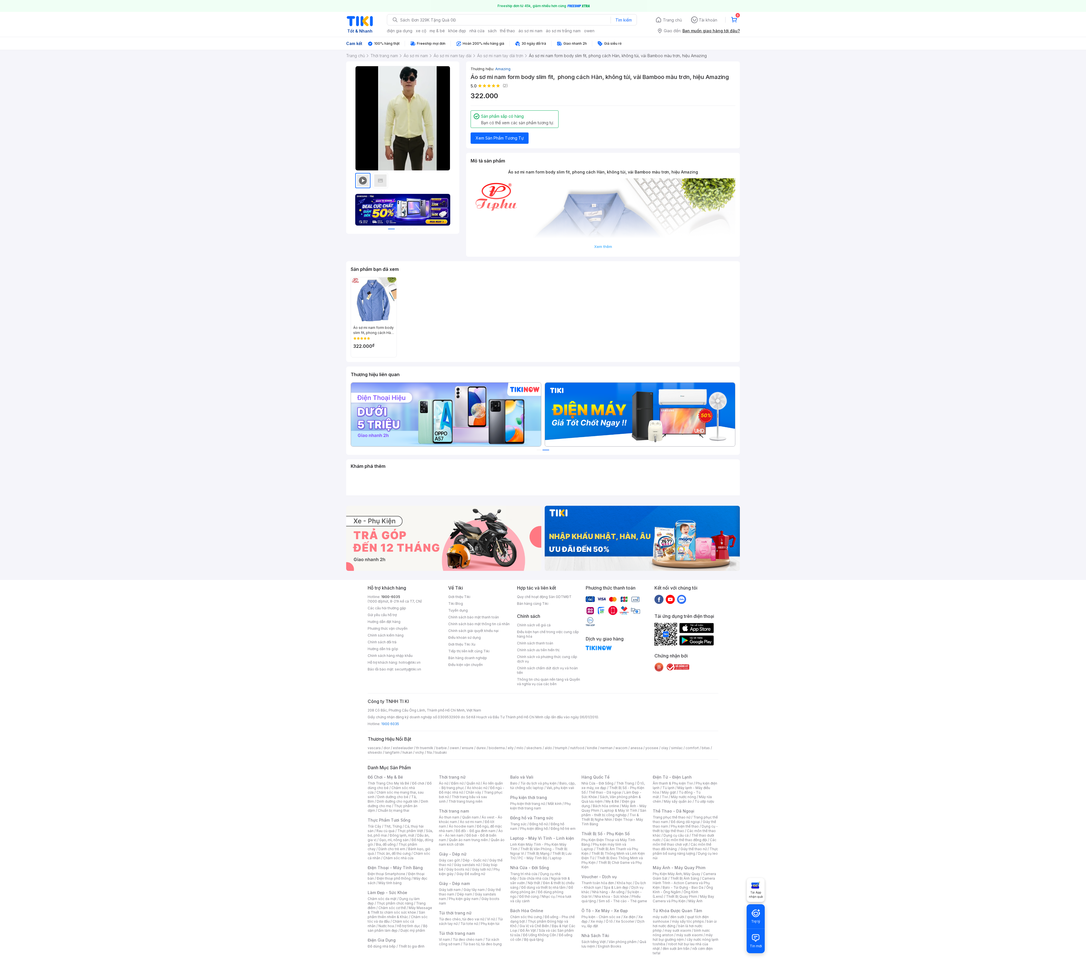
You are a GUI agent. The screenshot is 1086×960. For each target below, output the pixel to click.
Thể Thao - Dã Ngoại (673, 811)
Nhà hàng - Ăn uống (608, 892)
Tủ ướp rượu (704, 801)
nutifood (577, 748)
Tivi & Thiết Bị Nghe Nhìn (610, 817)
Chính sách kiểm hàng (386, 635)
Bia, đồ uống (386, 844)
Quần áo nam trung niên (468, 840)
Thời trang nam (454, 811)
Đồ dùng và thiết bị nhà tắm (543, 887)
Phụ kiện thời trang (528, 797)
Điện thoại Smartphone (386, 874)
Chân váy (473, 792)
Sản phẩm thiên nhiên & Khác (396, 914)
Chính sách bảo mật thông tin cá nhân (479, 624)
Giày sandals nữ (467, 865)
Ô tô (609, 921)
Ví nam (444, 939)
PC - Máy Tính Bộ (532, 858)
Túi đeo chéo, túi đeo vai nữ (461, 919)
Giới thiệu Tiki (459, 597)
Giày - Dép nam (454, 883)
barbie (441, 748)
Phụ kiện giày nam (464, 899)
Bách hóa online (606, 806)
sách (492, 30)
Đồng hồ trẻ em (563, 828)
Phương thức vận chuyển (388, 628)
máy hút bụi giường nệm (683, 937)
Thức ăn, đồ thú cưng (394, 853)
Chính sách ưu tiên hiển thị (538, 650)
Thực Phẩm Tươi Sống (389, 820)
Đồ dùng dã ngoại (685, 822)
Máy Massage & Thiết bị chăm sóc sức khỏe (400, 910)
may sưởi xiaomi (678, 930)
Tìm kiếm (623, 20)
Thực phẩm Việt (410, 831)
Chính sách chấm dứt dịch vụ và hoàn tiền (547, 670)
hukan (407, 752)
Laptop (556, 858)
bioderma (497, 748)
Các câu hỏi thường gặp (387, 608)
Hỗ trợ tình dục (408, 926)
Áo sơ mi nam (471, 822)
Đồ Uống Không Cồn (539, 935)
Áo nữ (443, 783)
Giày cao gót (449, 860)
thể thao (507, 30)
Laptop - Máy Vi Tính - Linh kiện (542, 838)
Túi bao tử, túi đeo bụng (482, 944)
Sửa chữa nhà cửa (534, 878)
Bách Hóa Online (526, 910)
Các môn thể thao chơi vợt (684, 842)
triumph (561, 748)
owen (589, 30)
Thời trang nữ (452, 777)
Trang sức (518, 824)
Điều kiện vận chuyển (465, 665)
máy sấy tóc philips (688, 921)
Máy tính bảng (390, 883)
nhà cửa (476, 30)
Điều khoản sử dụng (464, 637)
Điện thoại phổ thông (394, 878)
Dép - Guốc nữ (474, 860)
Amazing (502, 69)
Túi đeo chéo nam (467, 939)
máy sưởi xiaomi (689, 935)
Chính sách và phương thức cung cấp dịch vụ (547, 659)
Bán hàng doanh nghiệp (467, 658)
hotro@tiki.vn (410, 662)
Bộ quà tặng (534, 939)
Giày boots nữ (457, 869)
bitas (706, 748)
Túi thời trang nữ (455, 912)
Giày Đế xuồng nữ (470, 874)
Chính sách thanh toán (535, 643)
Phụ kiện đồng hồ (534, 828)
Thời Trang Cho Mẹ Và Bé (388, 783)
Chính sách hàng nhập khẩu (390, 655)
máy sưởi (660, 917)
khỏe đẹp (457, 30)
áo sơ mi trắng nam (563, 30)
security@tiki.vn (408, 669)
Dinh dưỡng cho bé (392, 797)
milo (519, 748)
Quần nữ (473, 783)
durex (481, 748)
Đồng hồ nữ (538, 824)
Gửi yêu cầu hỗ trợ (382, 615)
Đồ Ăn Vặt (528, 930)
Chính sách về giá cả (534, 625)
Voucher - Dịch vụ (599, 876)
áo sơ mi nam (530, 30)
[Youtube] (670, 599)
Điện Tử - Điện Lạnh (672, 777)
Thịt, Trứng (393, 826)
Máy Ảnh (695, 901)
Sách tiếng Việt (593, 942)
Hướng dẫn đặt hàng (384, 622)
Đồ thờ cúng (529, 896)
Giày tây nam (474, 890)
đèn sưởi (677, 917)
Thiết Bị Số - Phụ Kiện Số (605, 833)
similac (677, 748)
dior (386, 748)
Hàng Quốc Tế (595, 777)
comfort (692, 748)
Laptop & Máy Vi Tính (619, 810)
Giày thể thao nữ (693, 849)
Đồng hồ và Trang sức (531, 817)
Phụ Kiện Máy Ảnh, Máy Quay (676, 874)
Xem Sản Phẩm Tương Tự (500, 138)
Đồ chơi (418, 783)
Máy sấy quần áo (678, 801)
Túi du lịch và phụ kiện (538, 783)
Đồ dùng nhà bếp (382, 946)
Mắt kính (555, 804)
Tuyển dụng (458, 610)
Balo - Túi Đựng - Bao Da (683, 887)
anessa (636, 748)
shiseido (375, 752)
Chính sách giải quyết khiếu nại (473, 631)
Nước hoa (386, 926)
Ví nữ (491, 919)
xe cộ (421, 30)
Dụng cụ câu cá (676, 835)
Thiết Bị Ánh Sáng (684, 878)
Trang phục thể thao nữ (671, 817)
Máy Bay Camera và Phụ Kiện (683, 898)
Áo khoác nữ (477, 788)
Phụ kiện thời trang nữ (527, 804)
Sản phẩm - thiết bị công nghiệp (613, 812)
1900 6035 (390, 724)
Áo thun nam (449, 817)
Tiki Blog (455, 603)
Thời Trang (625, 783)
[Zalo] (681, 599)
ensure (467, 748)
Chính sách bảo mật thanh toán (473, 617)
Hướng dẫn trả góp (383, 649)
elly (511, 748)
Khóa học (624, 883)
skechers (534, 748)
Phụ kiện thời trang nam (540, 806)
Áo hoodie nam (461, 826)
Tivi (665, 797)
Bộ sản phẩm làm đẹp (397, 928)
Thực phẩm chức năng (395, 903)
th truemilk (424, 748)
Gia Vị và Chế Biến (534, 926)
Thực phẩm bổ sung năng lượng (685, 851)
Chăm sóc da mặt (382, 899)
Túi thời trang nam (457, 933)
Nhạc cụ (548, 896)
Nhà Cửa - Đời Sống (529, 867)
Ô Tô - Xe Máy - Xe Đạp (604, 910)
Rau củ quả (385, 831)
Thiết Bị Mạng (538, 853)
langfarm (392, 752)
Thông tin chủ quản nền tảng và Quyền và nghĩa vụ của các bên (548, 681)
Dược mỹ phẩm (412, 930)
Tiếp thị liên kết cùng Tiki (469, 651)
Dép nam (464, 894)
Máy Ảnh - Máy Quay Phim (679, 867)
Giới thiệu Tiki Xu (461, 644)
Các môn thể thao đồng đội (685, 840)
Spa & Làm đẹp (616, 887)
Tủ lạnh (668, 788)
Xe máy (597, 921)
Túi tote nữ (469, 924)
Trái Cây (374, 826)
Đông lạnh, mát (402, 835)
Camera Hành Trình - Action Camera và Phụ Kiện (684, 883)
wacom (621, 748)
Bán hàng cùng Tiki (532, 603)
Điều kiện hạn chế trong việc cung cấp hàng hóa (548, 634)
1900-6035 (390, 597)
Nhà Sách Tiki (595, 935)
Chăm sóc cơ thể (392, 908)
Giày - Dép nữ (452, 854)
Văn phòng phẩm (623, 942)
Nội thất (534, 883)
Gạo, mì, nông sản (394, 840)
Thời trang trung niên (465, 801)
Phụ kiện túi (490, 924)
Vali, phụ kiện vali (560, 788)
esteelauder (403, 748)
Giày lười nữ (481, 869)
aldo (548, 748)
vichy (419, 752)
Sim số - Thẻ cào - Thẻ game (623, 901)
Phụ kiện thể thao (685, 826)
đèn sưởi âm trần (676, 948)
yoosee (651, 748)
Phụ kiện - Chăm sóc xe (600, 917)
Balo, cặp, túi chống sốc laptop (543, 785)
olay (664, 748)
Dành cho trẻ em (391, 849)
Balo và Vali (521, 777)
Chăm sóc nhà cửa (398, 858)
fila (429, 752)
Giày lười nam (450, 890)
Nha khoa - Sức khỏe (611, 896)
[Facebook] (658, 599)
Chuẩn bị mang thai (393, 810)
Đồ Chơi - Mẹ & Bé (385, 777)
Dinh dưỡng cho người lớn (397, 801)
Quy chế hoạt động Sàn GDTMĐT (544, 597)
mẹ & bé (437, 30)
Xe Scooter (625, 921)
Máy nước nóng (683, 797)
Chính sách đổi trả (382, 642)
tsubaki (441, 752)
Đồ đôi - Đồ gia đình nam (475, 831)
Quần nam (470, 817)
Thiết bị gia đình (411, 946)
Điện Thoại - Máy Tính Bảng (395, 867)
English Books (609, 946)
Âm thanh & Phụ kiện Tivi (673, 783)
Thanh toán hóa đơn (597, 883)
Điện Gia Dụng (382, 940)
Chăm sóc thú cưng (526, 917)
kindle (592, 748)
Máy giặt (669, 792)
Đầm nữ (457, 783)
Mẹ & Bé (612, 801)
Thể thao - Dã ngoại (605, 792)
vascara (374, 748)
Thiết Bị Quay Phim (681, 896)
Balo (514, 783)
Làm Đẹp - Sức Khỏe (387, 892)
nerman (606, 748)
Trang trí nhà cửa (523, 874)
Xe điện (629, 917)
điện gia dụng (399, 30)
